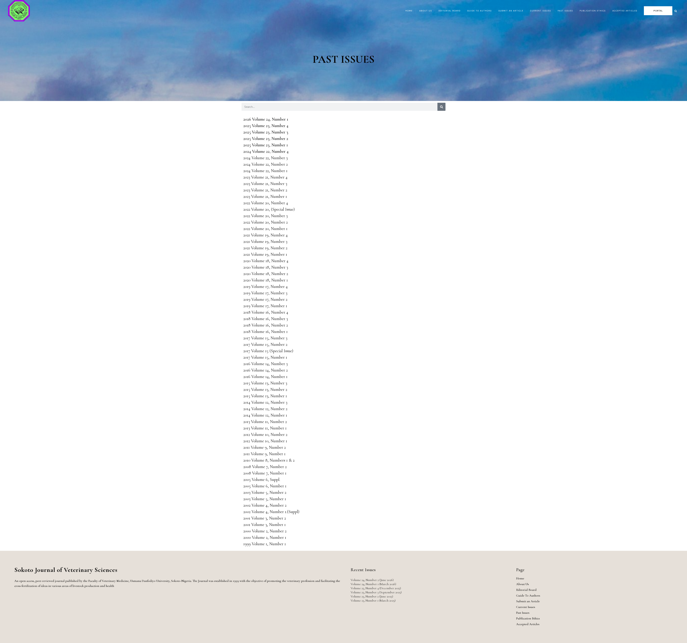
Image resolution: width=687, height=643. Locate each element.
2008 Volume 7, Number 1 (264, 473)
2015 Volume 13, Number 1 (265, 396)
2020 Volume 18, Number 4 (265, 260)
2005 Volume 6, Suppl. (261, 479)
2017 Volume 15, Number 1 (265, 357)
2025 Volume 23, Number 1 (265, 145)
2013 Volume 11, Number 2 (265, 421)
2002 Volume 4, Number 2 (264, 505)
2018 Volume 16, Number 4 (265, 312)
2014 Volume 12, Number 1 (265, 415)
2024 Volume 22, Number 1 (265, 170)
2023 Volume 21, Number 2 (265, 190)
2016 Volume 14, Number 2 (265, 370)
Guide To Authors (528, 595)
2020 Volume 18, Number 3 (265, 267)
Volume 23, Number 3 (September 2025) (376, 592)
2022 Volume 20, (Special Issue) (269, 209)
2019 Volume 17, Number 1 (265, 305)
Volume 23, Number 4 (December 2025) (376, 588)
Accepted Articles (527, 624)
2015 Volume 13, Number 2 (265, 389)
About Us (522, 584)
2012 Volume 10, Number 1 (265, 441)
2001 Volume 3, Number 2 (264, 518)
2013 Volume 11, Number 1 (265, 428)
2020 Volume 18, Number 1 (265, 280)
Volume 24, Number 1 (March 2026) (373, 584)
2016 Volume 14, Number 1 (265, 376)
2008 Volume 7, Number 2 (265, 466)
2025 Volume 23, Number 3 (265, 132)
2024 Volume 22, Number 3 (265, 157)
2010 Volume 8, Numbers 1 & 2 (268, 460)
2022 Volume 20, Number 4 (265, 203)
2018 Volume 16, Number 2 (265, 325)
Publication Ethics (528, 618)
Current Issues (525, 607)
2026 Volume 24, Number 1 (265, 119)
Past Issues (522, 613)
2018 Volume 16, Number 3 (265, 318)
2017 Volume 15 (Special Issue (267, 350)
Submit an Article (528, 601)
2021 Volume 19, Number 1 (265, 254)
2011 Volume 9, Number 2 (264, 447)
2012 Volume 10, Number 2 (265, 434)
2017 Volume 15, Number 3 (265, 338)
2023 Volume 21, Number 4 (265, 177)
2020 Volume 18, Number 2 (265, 273)
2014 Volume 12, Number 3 (265, 402)
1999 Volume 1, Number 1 (264, 543)
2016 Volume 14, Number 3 (265, 363)
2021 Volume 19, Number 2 (265, 248)
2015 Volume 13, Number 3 (265, 383)
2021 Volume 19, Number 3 (265, 241)
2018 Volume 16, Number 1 (265, 331)
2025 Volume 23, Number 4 (265, 125)
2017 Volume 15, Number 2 (265, 344)
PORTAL (658, 10)
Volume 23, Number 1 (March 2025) (373, 600)
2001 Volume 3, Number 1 (264, 524)
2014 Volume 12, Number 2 (265, 408)
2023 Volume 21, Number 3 (265, 183)
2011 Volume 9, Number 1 (264, 453)
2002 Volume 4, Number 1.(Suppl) (271, 511)
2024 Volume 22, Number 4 (266, 151)
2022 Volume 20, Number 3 (265, 215)
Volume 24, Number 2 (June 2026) (372, 580)
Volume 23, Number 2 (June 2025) (372, 596)
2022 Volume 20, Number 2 (265, 222)
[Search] (441, 107)
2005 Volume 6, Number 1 (264, 486)
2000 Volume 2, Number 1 (264, 537)
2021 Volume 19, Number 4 (265, 235)
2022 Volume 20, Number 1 (265, 228)
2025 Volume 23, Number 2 (265, 138)
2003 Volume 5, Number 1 (264, 498)
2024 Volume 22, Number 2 (265, 164)
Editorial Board (526, 590)
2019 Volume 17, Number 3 (265, 293)
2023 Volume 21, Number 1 (265, 196)
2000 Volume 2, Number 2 (264, 531)
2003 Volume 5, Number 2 (264, 492)
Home (520, 578)
